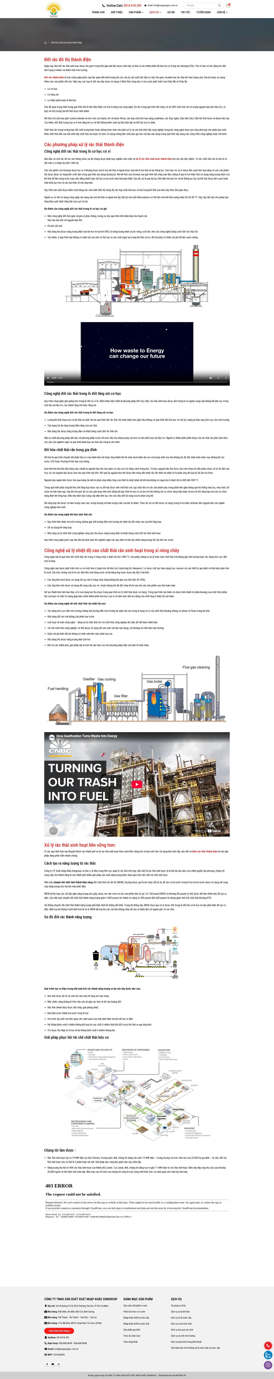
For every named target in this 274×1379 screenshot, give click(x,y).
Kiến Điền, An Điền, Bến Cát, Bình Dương (76, 1311)
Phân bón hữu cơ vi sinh (134, 1311)
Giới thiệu (117, 12)
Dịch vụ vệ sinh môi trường (183, 1335)
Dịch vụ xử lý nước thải (181, 1323)
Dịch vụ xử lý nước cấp (181, 1317)
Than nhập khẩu (131, 1341)
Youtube (52, 1364)
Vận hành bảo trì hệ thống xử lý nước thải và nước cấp (195, 1347)
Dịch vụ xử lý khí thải (180, 1311)
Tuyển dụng (203, 12)
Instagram (58, 1364)
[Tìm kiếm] (219, 5)
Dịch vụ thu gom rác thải (182, 1329)
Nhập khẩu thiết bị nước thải (136, 1323)
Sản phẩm (135, 12)
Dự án (171, 12)
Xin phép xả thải (178, 1305)
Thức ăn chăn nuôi (132, 1335)
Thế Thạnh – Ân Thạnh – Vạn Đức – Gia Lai (77, 1317)
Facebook (47, 1364)
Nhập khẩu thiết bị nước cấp (136, 1317)
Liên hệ (221, 12)
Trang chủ (98, 12)
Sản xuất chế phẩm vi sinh (135, 1305)
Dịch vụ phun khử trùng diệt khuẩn (186, 1341)
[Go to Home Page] (45, 42)
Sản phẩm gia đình (132, 1329)
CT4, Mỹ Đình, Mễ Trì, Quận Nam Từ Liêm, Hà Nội (80, 1323)
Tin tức (185, 12)
